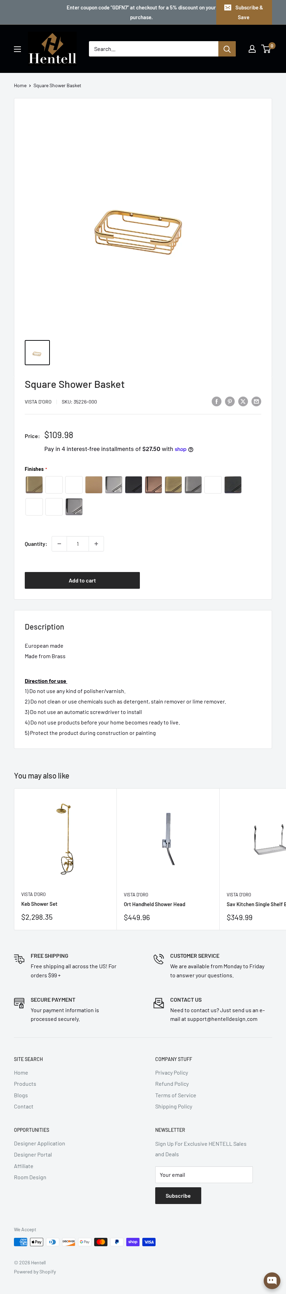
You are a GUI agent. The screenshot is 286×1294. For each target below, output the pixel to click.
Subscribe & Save (249, 12)
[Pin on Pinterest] (230, 401)
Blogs (21, 1095)
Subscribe (178, 1195)
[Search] (227, 49)
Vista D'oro (38, 402)
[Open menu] (17, 49)
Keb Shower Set (39, 904)
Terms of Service (175, 1095)
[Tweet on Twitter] (243, 401)
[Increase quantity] (96, 543)
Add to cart (82, 580)
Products (25, 1083)
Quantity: (36, 543)
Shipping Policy (173, 1106)
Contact (23, 1106)
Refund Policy (172, 1083)
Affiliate (23, 1166)
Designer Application (39, 1143)
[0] (266, 49)
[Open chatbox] (272, 1280)
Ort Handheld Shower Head (154, 904)
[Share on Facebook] (216, 401)
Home (20, 85)
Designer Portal (33, 1154)
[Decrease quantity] (59, 543)
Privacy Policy (171, 1072)
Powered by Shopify (35, 1271)
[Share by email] (256, 401)
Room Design (30, 1177)
